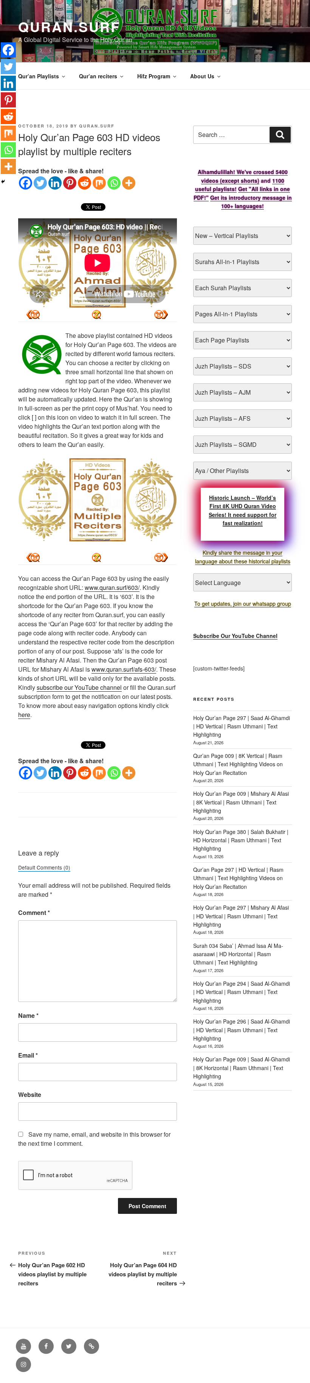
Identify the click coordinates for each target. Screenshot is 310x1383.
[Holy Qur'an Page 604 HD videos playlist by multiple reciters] (33, 314)
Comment (34, 912)
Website (29, 1094)
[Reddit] (84, 183)
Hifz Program (153, 76)
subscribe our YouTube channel (79, 687)
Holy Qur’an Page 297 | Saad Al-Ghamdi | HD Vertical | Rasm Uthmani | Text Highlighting (241, 726)
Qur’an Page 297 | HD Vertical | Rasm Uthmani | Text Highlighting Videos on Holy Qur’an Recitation (238, 878)
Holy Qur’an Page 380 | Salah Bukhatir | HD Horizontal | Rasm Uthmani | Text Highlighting (240, 840)
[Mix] (99, 183)
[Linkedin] (55, 183)
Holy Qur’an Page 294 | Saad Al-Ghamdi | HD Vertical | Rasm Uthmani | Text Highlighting (241, 992)
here (24, 714)
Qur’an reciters (98, 76)
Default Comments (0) (44, 867)
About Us (202, 76)
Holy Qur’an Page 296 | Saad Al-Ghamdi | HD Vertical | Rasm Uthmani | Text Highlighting (241, 1029)
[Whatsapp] (114, 183)
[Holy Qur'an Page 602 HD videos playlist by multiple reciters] (161, 314)
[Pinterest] (69, 183)
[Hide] (3, 182)
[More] (128, 183)
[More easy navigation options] (96, 314)
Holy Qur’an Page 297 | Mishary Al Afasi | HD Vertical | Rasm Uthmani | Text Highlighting (241, 916)
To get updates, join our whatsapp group (242, 603)
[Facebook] (25, 183)
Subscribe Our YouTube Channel (235, 635)
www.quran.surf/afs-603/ (123, 669)
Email (28, 1055)
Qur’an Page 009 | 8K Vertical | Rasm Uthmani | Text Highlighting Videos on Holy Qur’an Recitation (238, 764)
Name (28, 1015)
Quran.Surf (69, 26)
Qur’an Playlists (38, 76)
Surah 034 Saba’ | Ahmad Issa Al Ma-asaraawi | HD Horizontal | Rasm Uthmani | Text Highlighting (238, 954)
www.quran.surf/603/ (112, 587)
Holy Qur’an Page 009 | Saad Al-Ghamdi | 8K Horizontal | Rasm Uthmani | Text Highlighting (241, 1067)
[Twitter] (40, 183)
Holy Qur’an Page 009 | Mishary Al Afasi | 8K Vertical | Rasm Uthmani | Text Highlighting (241, 802)
